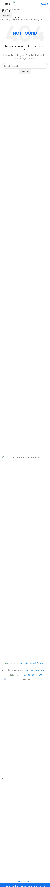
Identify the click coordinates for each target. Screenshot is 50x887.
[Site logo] (25, 4)
